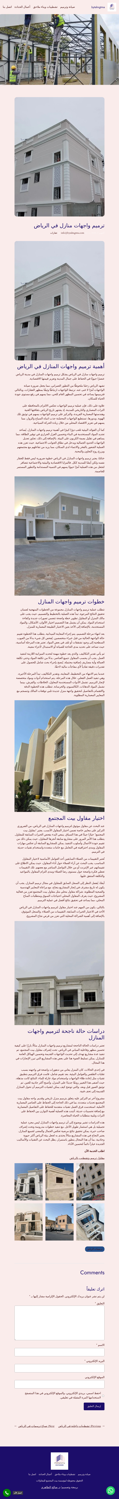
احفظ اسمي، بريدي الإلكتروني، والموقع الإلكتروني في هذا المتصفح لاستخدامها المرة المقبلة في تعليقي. (63, 1395)
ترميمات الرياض (94, 1249)
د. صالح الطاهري (50, 1487)
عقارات (53, 233)
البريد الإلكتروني (94, 1361)
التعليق (99, 1303)
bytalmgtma (98, 7)
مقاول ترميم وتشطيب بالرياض (87, 1158)
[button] (110, 1490)
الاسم (100, 1345)
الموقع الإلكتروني (94, 1377)
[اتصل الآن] (7, 1493)
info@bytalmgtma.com (72, 233)
